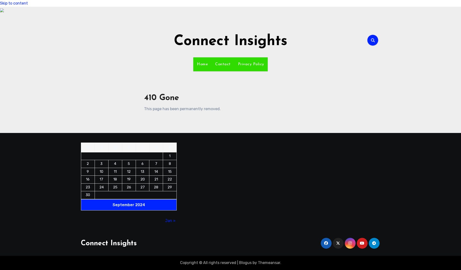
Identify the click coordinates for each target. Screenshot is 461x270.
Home (202, 64)
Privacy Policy (251, 64)
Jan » (170, 220)
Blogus (245, 262)
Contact (223, 64)
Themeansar (269, 262)
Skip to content (14, 3)
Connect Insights (230, 41)
